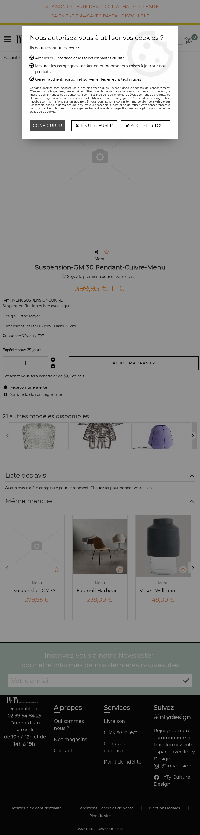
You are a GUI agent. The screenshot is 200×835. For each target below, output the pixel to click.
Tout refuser (96, 125)
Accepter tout (147, 125)
